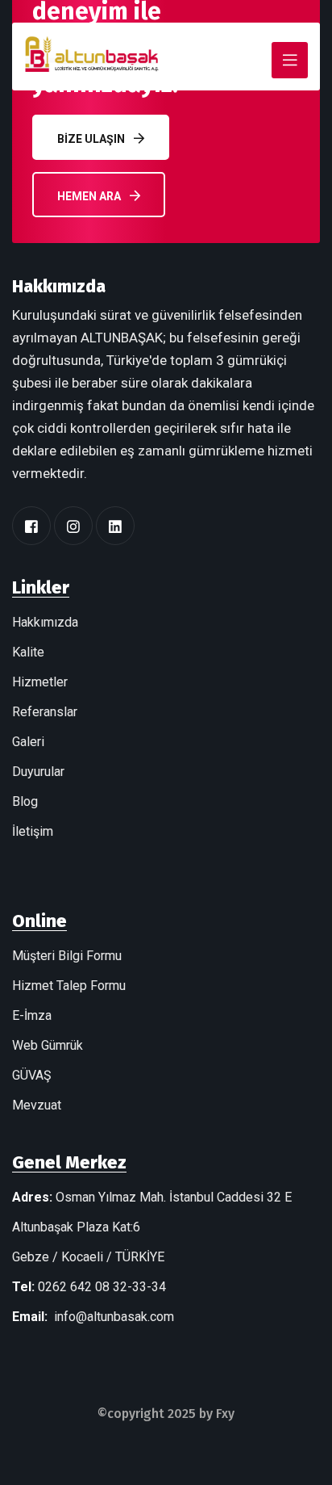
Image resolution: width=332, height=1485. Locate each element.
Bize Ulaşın (91, 138)
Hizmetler (40, 682)
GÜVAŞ (32, 1075)
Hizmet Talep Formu (69, 985)
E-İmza (32, 1015)
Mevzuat (36, 1105)
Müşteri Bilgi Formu (67, 955)
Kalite (28, 652)
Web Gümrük (47, 1045)
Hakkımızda (45, 622)
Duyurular (38, 771)
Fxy (225, 1413)
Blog (25, 801)
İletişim (32, 831)
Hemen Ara (89, 196)
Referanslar (44, 711)
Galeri (28, 741)
